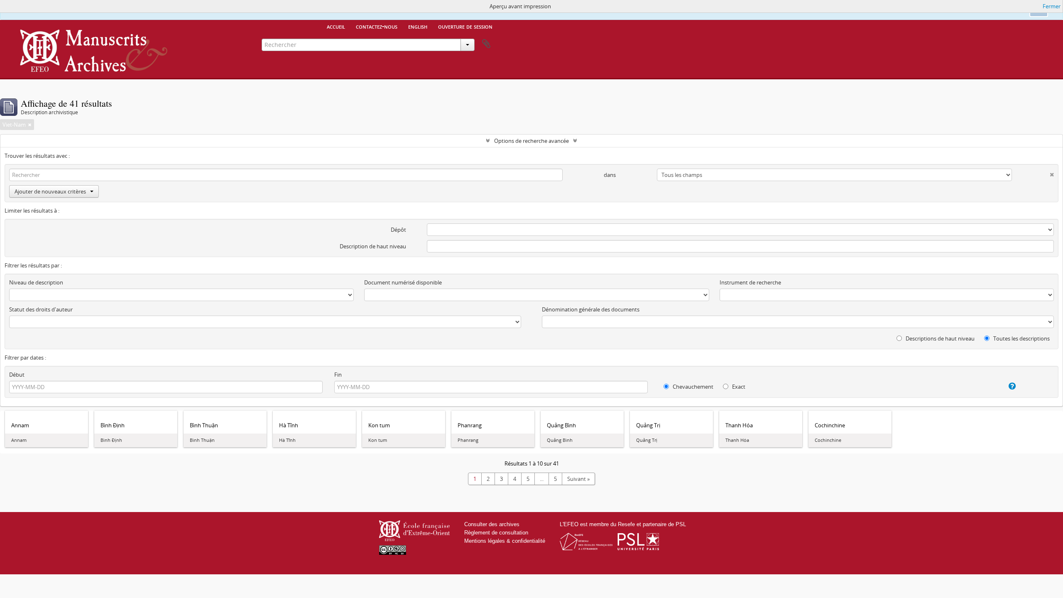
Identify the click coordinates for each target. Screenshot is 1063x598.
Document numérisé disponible (403, 282)
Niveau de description (36, 282)
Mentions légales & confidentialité (504, 541)
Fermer (1052, 6)
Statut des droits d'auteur (41, 309)
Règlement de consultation (496, 532)
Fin (338, 374)
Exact (738, 386)
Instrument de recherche (750, 282)
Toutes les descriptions (1021, 338)
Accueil (336, 26)
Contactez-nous (376, 26)
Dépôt (398, 229)
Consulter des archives (491, 524)
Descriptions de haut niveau (939, 338)
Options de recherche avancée (531, 141)
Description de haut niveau (373, 246)
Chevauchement (692, 386)
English (417, 26)
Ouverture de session (465, 26)
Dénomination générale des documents (590, 309)
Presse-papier (486, 44)
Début (16, 374)
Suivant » (578, 479)
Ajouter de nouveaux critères (50, 191)
